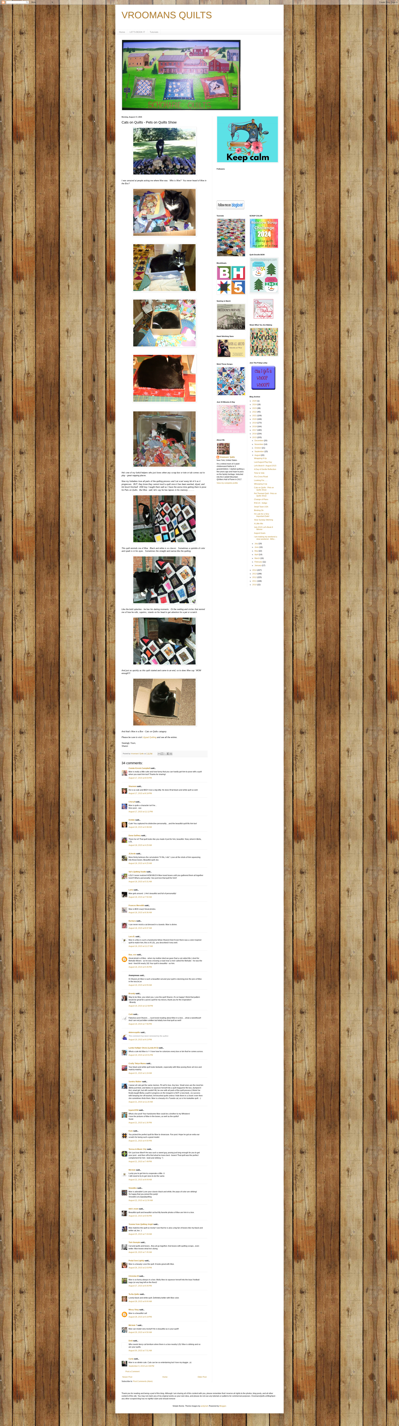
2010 (254, 585)
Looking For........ (261, 480)
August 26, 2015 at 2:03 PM (140, 1268)
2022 (254, 412)
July (256, 544)
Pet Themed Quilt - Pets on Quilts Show (265, 494)
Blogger (222, 1406)
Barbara (132, 921)
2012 (254, 577)
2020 (254, 419)
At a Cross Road (261, 477)
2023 (254, 408)
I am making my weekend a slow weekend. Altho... (265, 538)
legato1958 (133, 1110)
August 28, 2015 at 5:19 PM (140, 1317)
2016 (254, 434)
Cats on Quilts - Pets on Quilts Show (264, 488)
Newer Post (127, 1377)
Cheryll (132, 802)
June (257, 547)
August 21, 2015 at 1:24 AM (140, 1073)
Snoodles (133, 1188)
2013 (254, 574)
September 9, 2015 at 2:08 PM (141, 1366)
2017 (254, 430)
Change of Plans (261, 499)
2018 (254, 426)
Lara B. (132, 936)
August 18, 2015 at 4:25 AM (140, 845)
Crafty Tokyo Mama (137, 1063)
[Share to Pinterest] (171, 753)
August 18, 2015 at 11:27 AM (141, 946)
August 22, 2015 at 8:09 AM (140, 1180)
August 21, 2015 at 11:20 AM (141, 1102)
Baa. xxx (132, 955)
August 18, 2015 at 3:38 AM (140, 827)
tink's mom (133, 1209)
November (259, 444)
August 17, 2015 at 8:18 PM (140, 793)
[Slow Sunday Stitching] (263, 318)
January (258, 565)
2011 (254, 581)
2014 (254, 570)
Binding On (259, 510)
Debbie (132, 820)
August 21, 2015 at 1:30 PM (140, 1123)
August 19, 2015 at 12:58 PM (141, 1006)
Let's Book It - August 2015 (265, 466)
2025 (254, 401)
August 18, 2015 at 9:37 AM (140, 928)
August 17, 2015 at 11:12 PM (141, 812)
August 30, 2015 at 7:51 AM (140, 1351)
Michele (132, 1170)
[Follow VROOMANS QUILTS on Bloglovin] (230, 209)
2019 (254, 423)
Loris (131, 890)
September (259, 451)
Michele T (133, 1325)
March (257, 558)
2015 (254, 437)
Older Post (202, 1377)
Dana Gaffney (135, 835)
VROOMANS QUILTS (167, 15)
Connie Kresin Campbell (139, 768)
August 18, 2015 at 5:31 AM (140, 882)
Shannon (132, 786)
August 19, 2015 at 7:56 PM (140, 1024)
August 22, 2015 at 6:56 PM (140, 1216)
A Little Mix (258, 524)
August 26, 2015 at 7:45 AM (140, 1252)
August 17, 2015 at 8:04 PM (140, 778)
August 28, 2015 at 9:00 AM (140, 1301)
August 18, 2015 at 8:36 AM (140, 912)
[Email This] (159, 753)
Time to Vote (259, 473)
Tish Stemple (134, 1242)
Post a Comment (132, 1371)
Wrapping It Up (260, 458)
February (259, 562)
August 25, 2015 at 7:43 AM (140, 1234)
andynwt (204, 1406)
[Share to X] (165, 753)
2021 (254, 415)
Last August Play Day (263, 462)
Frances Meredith (136, 905)
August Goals (259, 533)
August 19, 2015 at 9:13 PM (140, 1040)
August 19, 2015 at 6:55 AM (140, 985)
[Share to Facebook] (168, 753)
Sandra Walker (135, 1082)
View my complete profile (227, 483)
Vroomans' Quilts (227, 457)
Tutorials (154, 32)
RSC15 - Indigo (260, 503)
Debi (131, 1341)
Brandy (132, 993)
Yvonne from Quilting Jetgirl (141, 1224)
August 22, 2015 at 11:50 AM (141, 1200)
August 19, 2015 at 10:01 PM (141, 1055)
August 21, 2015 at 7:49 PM (140, 1161)
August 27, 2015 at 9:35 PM (140, 1286)
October (258, 448)
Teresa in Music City (138, 1149)
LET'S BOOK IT (137, 32)
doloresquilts (134, 1032)
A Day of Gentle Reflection (265, 469)
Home (122, 32)
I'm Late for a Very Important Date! (261, 515)
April (257, 554)
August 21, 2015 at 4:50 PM (140, 1141)
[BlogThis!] (162, 753)
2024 (254, 404)
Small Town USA (261, 507)
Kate (131, 1131)
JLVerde (132, 854)
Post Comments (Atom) (143, 1381)
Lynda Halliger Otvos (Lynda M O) (143, 1048)
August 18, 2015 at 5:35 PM (140, 967)
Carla (131, 1359)
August (258, 455)
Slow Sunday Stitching (263, 520)
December (259, 440)
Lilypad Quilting (149, 737)
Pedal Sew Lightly (136, 1261)
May (257, 551)
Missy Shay (134, 1310)
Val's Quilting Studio (137, 872)
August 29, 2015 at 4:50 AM (140, 1332)
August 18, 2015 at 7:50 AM (140, 897)
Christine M (134, 1276)
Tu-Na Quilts (134, 1294)
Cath (131, 1014)
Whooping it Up (260, 484)
